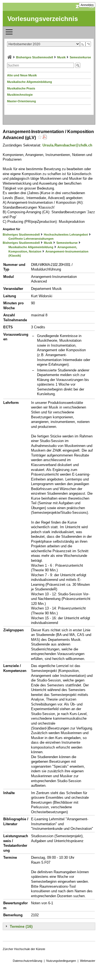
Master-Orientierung (21, 101)
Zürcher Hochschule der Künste (24, 949)
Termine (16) (21, 926)
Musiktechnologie (20, 94)
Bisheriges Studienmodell (34, 57)
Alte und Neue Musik (22, 75)
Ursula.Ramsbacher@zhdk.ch (67, 145)
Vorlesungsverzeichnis (42, 18)
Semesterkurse (80, 57)
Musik (61, 57)
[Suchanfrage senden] (77, 65)
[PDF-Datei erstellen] (44, 137)
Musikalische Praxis (21, 88)
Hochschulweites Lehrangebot (66, 234)
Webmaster (87, 960)
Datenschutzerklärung (27, 960)
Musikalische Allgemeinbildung (29, 81)
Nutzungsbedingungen (61, 960)
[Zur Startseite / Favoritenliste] (9, 57)
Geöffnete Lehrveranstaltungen (31, 238)
